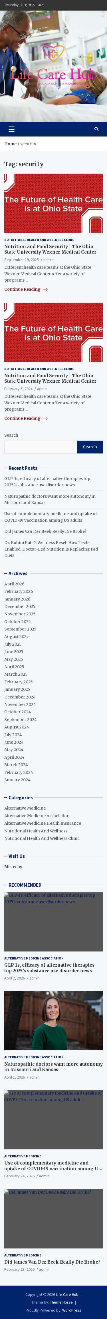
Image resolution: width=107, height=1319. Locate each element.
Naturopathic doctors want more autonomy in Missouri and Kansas (53, 1067)
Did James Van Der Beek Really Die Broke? (45, 531)
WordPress (71, 1310)
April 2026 (14, 584)
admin (48, 259)
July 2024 (13, 734)
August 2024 (16, 727)
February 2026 (18, 591)
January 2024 (17, 779)
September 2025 (20, 629)
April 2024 (14, 757)
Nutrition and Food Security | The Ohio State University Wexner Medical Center (50, 249)
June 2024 (14, 742)
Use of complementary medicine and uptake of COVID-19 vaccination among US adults (52, 1168)
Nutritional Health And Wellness (35, 831)
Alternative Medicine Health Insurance (42, 823)
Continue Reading (22, 289)
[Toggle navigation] (11, 129)
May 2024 (13, 749)
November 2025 (20, 614)
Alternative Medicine (25, 808)
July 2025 (13, 644)
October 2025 (17, 621)
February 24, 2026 (19, 1176)
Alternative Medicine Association (37, 815)
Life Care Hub (67, 1294)
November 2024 (20, 704)
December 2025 (19, 606)
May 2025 (13, 659)
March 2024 (16, 764)
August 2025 (16, 636)
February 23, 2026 (19, 1269)
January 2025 (17, 689)
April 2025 (14, 666)
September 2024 (20, 719)
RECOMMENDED (25, 885)
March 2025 (16, 674)
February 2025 (18, 681)
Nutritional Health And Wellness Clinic (39, 240)
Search (11, 435)
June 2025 (13, 651)
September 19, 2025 (21, 259)
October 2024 (17, 711)
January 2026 (17, 599)
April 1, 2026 (14, 1077)
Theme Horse (61, 1302)
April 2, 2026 (14, 978)
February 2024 (18, 772)
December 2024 (20, 697)
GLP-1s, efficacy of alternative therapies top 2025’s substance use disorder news (49, 967)
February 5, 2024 (18, 388)
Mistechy (13, 866)
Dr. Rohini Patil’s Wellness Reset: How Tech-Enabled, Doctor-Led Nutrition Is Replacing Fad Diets (51, 549)
